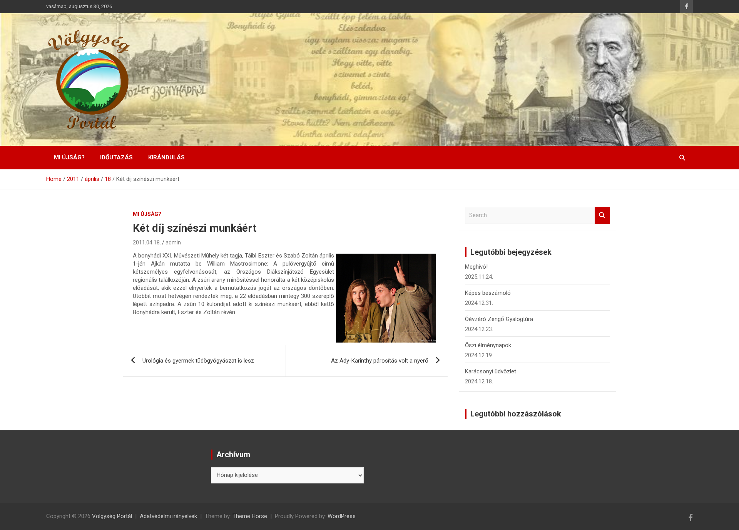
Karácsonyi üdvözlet (490, 371)
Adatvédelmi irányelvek (168, 516)
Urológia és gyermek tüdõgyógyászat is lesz (198, 360)
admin (173, 242)
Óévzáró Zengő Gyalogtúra (499, 319)
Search (602, 215)
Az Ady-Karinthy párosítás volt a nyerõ (379, 360)
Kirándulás (166, 157)
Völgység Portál (112, 516)
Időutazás (116, 157)
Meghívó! (476, 266)
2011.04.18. (147, 242)
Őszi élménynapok (488, 345)
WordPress (342, 516)
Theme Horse (249, 516)
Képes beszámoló (488, 292)
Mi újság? (69, 157)
